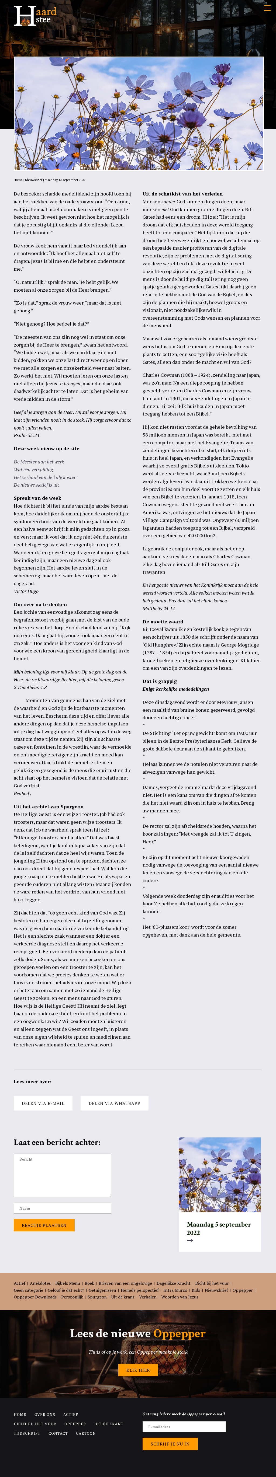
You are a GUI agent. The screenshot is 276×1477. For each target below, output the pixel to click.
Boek (89, 1283)
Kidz (196, 1290)
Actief (19, 1283)
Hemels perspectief (140, 1290)
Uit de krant (122, 1297)
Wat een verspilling (33, 469)
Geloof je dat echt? (66, 1290)
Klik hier (138, 1370)
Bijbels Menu (67, 1283)
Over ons (44, 1414)
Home (18, 180)
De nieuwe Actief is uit (36, 484)
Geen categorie (28, 1290)
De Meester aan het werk (39, 461)
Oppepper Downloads (35, 1297)
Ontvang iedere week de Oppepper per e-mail (184, 1414)
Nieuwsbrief (33, 180)
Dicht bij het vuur (212, 1283)
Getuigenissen (102, 1290)
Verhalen (148, 1297)
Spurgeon (97, 1297)
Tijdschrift (27, 1433)
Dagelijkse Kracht (174, 1283)
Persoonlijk (72, 1297)
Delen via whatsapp (114, 1103)
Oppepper (243, 1290)
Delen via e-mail (43, 1103)
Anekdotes (40, 1283)
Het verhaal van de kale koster (45, 477)
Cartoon (86, 1433)
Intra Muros (175, 1290)
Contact (58, 1433)
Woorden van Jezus (179, 1297)
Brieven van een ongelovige (125, 1283)
